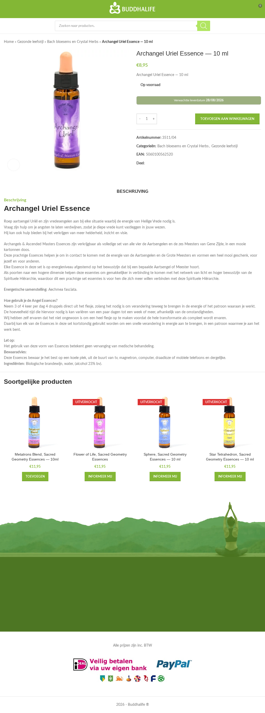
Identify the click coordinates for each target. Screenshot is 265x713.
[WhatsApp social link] (179, 163)
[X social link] (154, 163)
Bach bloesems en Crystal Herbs (72, 42)
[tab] (132, 191)
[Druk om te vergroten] (13, 165)
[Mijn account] (248, 8)
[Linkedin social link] (173, 163)
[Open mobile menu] (7, 8)
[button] (9, 112)
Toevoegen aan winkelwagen (227, 119)
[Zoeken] (203, 26)
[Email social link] (160, 163)
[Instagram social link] (132, 619)
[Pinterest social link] (166, 163)
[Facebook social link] (148, 163)
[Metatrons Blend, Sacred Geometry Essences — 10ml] (35, 422)
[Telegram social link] (185, 163)
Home (9, 42)
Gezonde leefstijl (30, 42)
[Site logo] (132, 8)
